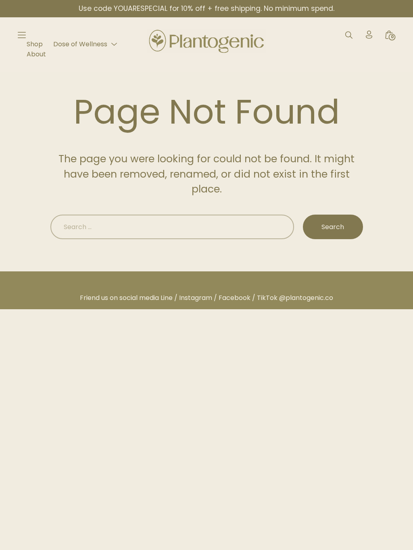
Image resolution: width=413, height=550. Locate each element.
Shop (35, 44)
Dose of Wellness (80, 44)
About (36, 54)
